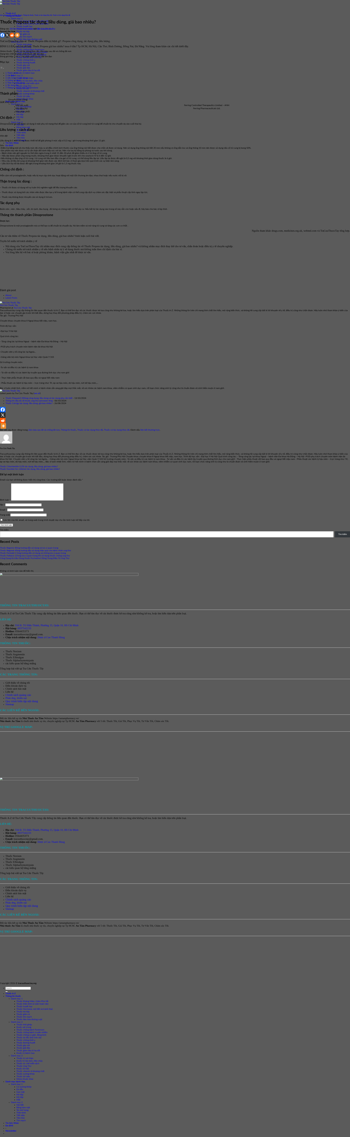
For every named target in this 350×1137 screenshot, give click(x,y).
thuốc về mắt (22, 1069)
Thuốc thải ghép (24, 44)
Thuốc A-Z (10, 13)
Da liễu (19, 1089)
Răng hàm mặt (23, 127)
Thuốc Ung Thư (23, 86)
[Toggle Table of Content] (2, 68)
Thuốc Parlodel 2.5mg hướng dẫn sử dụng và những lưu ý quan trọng (33, 553)
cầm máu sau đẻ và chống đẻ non (11, 15)
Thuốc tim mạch (24, 37)
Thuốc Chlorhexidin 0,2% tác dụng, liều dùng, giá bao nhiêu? (29, 466)
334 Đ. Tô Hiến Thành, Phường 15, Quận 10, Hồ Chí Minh (46, 625)
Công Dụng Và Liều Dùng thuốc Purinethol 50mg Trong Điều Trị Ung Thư (34, 558)
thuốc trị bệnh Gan (25, 73)
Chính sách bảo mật (15, 688)
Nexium (17, 651)
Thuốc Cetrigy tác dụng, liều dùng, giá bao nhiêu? (28, 403)
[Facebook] (2, 35)
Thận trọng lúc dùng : (16, 83)
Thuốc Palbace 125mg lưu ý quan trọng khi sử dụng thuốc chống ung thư (35, 556)
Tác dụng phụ (13, 85)
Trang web (5, 515)
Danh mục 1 (17, 18)
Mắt (18, 120)
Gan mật (20, 1092)
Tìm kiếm (4, 530)
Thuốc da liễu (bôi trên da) (28, 1037)
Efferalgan (18, 657)
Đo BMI (9, 145)
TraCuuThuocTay (329, 230)
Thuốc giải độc (23, 68)
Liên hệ (9, 691)
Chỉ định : (11, 75)
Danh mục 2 (17, 122)
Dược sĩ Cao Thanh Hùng (51, 637)
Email (3, 510)
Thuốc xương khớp (25, 94)
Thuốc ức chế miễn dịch (27, 83)
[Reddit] (12, 35)
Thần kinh (21, 132)
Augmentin (19, 654)
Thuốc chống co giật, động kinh (31, 1035)
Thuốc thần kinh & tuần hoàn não (32, 1004)
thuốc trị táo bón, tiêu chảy (29, 81)
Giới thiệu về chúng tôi (17, 682)
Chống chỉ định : (14, 80)
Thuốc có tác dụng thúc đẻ (43, 15)
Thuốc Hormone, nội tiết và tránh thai (34, 1009)
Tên (2, 505)
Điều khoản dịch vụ (15, 685)
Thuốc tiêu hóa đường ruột (29, 39)
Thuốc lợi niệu (23, 96)
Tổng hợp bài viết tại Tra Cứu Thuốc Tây (22, 668)
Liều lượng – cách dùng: (17, 78)
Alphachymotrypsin (23, 660)
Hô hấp (19, 114)
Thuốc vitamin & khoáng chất (30, 91)
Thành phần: (12, 73)
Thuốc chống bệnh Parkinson (30, 50)
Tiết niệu (20, 135)
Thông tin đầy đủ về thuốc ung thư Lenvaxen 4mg (29, 401)
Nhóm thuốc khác (24, 1079)
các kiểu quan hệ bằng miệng (20, 663)
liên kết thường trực (150, 430)
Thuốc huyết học (24, 26)
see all (37, 393)
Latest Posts (11, 298)
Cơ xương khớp (23, 107)
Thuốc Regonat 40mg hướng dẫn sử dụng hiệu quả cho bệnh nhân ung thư (35, 550)
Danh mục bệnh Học (15, 1082)
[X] (7, 35)
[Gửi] (6, 991)
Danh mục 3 (17, 75)
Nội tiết (20, 1105)
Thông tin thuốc (28, 15)
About (8, 295)
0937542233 (24, 628)
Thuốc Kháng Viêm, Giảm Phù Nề (32, 1001)
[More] (17, 35)
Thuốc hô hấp (23, 31)
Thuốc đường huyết (25, 63)
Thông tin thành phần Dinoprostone (22, 88)
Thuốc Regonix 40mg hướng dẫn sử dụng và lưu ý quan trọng (29, 548)
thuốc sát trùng (23, 1027)
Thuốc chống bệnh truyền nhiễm (31, 1032)
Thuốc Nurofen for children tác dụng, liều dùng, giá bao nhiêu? (30, 469)
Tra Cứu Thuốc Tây (46, 29)
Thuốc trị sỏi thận (24, 1058)
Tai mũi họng (22, 1110)
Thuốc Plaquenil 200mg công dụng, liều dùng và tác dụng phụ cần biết (38, 398)
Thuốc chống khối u (25, 60)
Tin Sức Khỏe (12, 143)
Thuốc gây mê (23, 65)
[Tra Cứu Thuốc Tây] (10, 303)
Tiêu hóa (20, 138)
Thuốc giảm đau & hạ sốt (28, 70)
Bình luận (5, 500)
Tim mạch (21, 1120)
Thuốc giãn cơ (23, 34)
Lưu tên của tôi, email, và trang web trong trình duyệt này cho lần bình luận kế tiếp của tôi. (46, 520)
